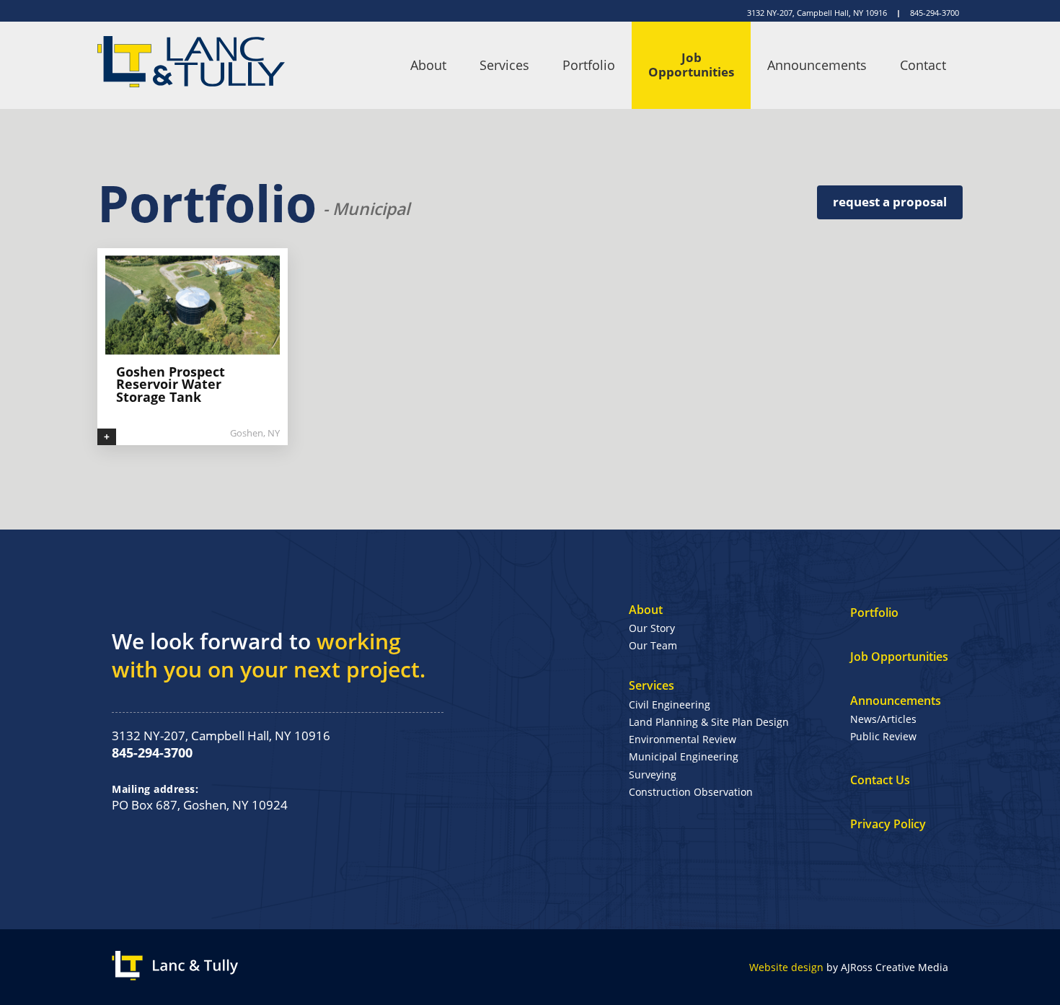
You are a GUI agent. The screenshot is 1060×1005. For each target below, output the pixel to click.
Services (504, 65)
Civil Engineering (669, 704)
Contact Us (880, 780)
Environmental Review (682, 739)
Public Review (883, 736)
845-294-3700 (934, 12)
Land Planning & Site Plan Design (709, 722)
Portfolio (588, 65)
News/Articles (883, 719)
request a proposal (890, 201)
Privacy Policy (888, 824)
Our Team (653, 645)
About (428, 65)
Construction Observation (691, 792)
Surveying (652, 774)
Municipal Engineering (683, 756)
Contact (923, 65)
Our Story (652, 628)
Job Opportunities (691, 64)
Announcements (817, 65)
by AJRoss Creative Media (848, 967)
